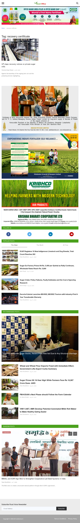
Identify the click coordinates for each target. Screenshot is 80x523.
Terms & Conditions (60, 517)
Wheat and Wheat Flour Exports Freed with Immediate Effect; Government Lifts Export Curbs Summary (47, 365)
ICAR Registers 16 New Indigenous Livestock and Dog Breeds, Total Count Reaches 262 (47, 251)
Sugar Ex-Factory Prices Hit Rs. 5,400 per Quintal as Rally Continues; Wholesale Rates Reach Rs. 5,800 (47, 265)
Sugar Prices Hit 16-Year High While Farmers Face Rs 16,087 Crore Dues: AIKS (46, 380)
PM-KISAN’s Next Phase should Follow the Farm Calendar (45, 392)
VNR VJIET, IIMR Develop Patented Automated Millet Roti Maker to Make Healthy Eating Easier (48, 408)
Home (3, 28)
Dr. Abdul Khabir (24, 395)
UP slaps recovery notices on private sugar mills (18, 65)
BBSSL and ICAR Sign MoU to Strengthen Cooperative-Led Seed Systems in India (33, 476)
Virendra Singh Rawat (7, 70)
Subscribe (61, 507)
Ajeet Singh (23, 269)
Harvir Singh (23, 283)
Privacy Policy (72, 517)
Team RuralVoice (24, 255)
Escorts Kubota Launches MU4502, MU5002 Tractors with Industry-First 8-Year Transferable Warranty (49, 293)
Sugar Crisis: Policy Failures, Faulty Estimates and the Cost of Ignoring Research (48, 279)
